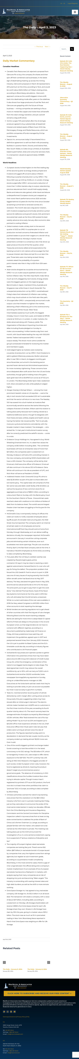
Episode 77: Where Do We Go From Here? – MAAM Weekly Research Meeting (66, 270)
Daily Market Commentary (19, 60)
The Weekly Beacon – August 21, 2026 (66, 84)
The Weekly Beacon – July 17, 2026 (66, 288)
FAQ (28, 1016)
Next (47, 47)
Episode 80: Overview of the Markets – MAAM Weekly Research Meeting (66, 153)
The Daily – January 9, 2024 (12, 969)
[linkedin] (11, 1011)
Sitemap (6, 1016)
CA (61, 3)
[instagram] (7, 1011)
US (64, 3)
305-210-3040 (9, 1049)
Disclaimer (12, 1016)
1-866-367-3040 (13, 1032)
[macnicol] (15, 9)
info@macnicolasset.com (15, 1034)
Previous (39, 47)
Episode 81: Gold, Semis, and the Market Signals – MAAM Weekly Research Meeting (66, 118)
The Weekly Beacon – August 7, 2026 (67, 186)
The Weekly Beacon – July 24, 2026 (66, 253)
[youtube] (14, 1011)
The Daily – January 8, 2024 (37, 969)
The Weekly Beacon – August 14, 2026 (66, 136)
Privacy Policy (21, 1016)
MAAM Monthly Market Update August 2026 (65, 170)
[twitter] (4, 1011)
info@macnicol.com (13, 1052)
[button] (4, 962)
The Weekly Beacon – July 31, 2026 (66, 217)
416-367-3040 (9, 1030)
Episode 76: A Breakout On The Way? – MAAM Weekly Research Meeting (66, 318)
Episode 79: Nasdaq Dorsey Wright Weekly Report (67, 201)
